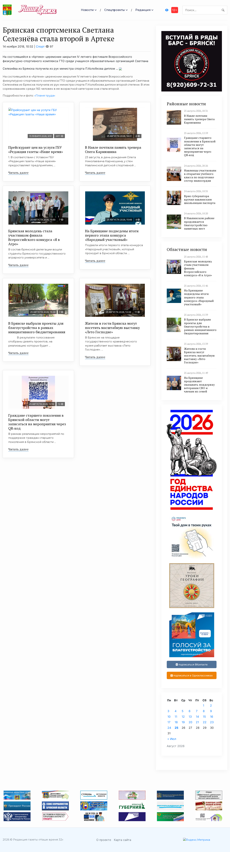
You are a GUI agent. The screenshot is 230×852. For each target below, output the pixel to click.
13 (190, 716)
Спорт (40, 46)
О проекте (103, 840)
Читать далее (18, 172)
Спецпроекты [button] (114, 10)
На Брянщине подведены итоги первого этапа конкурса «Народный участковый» (112, 235)
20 (190, 722)
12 (183, 716)
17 (168, 722)
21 (197, 722)
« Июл (171, 739)
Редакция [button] (143, 10)
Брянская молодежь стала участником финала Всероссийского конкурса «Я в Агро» (34, 237)
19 (183, 722)
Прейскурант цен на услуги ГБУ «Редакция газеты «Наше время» (35, 149)
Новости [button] (87, 10)
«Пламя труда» (44, 95)
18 (176, 722)
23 (212, 722)
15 (204, 716)
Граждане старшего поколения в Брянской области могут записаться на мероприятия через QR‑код (37, 422)
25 (176, 727)
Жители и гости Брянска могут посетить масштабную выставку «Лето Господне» (112, 327)
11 (176, 716)
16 (211, 716)
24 (169, 727)
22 (204, 722)
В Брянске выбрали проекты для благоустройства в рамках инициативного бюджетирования (36, 327)
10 (169, 716)
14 (197, 716)
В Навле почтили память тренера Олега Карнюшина (113, 149)
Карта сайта (122, 840)
